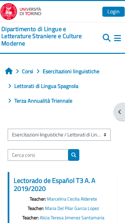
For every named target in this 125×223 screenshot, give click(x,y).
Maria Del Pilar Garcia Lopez (72, 208)
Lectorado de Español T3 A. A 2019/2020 (54, 184)
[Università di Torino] (21, 11)
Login (113, 11)
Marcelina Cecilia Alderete (72, 199)
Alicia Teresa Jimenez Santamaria (72, 217)
